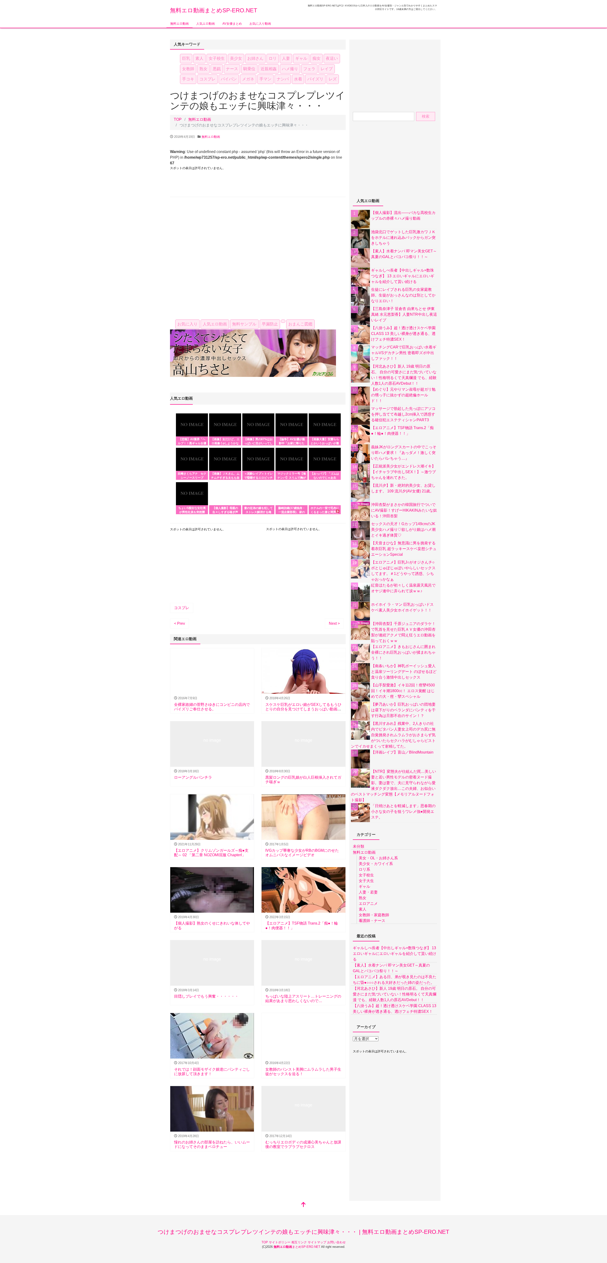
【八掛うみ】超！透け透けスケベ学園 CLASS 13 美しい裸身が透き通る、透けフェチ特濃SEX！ (403, 333)
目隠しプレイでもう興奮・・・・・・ (206, 996)
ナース (232, 69)
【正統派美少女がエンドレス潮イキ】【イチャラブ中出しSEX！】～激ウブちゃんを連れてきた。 (403, 472)
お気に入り (187, 324)
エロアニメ (368, 904)
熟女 (203, 69)
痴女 (317, 58)
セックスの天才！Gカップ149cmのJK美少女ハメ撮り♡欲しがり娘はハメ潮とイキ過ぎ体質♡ (403, 529)
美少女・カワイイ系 (376, 864)
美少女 (236, 58)
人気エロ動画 (205, 23)
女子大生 (366, 881)
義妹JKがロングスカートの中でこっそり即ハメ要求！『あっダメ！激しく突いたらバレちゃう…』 (403, 452)
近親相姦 (269, 69)
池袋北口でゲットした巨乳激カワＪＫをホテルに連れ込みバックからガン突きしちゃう (403, 237)
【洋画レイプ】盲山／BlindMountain (402, 752)
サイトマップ (317, 1242)
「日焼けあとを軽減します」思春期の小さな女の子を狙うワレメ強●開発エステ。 (403, 811)
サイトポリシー (280, 1242)
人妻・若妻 (368, 892)
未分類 (358, 846)
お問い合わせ (336, 1242)
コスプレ (207, 79)
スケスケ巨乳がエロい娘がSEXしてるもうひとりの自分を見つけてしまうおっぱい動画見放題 (303, 709)
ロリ (273, 58)
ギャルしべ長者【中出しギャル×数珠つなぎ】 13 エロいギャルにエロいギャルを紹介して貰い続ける (402, 276)
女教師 (188, 69)
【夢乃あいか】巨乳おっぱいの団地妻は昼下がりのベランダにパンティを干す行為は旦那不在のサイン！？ (403, 710)
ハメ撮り (290, 69)
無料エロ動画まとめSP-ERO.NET (213, 10)
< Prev (179, 623)
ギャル (301, 58)
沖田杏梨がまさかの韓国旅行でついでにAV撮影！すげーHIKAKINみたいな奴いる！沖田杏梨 (404, 510)
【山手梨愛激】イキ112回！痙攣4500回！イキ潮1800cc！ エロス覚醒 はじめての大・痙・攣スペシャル (403, 691)
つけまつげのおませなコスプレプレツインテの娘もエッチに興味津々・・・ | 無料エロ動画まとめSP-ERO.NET (303, 1232)
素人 (199, 58)
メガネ (248, 79)
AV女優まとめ (232, 23)
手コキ (188, 79)
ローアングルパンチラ (193, 777)
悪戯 (217, 69)
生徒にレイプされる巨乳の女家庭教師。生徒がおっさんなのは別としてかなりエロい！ (403, 295)
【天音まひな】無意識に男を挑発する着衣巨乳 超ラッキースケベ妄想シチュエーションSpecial (404, 548)
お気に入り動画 (260, 23)
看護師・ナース (372, 921)
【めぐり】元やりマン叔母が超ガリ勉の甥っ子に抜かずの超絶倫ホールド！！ (403, 395)
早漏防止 (270, 324)
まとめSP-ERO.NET (297, 1247)
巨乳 (186, 58)
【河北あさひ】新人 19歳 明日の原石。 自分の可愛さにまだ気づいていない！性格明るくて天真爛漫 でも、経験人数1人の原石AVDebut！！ (394, 994)
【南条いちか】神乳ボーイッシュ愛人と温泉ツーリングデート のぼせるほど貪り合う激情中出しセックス (404, 671)
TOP (265, 1242)
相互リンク (299, 1242)
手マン (265, 79)
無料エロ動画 (179, 23)
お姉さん (255, 58)
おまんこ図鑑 (300, 324)
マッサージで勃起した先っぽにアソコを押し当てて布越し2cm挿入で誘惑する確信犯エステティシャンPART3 (403, 414)
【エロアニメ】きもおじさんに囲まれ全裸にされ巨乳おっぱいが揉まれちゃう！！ (403, 652)
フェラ (309, 69)
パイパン (229, 79)
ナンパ (283, 79)
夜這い (332, 58)
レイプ (327, 69)
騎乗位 (249, 69)
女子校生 (217, 58)
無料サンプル (244, 324)
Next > (334, 623)
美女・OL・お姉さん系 (378, 858)
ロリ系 (364, 869)
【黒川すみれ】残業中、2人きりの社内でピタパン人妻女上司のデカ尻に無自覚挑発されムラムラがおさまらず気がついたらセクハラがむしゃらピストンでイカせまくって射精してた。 (393, 735)
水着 (298, 79)
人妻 (286, 58)
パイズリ (315, 79)
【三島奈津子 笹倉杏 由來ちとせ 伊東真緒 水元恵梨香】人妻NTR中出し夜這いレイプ (404, 314)
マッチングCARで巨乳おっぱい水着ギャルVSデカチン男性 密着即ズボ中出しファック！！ (403, 353)
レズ (333, 79)
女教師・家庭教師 (374, 915)
